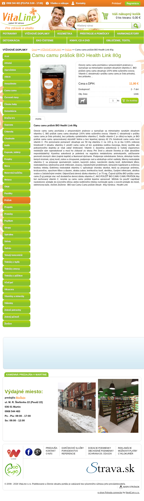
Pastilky (8, 193)
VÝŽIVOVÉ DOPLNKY (50, 50)
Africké (8, 63)
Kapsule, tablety (12, 152)
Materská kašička (13, 173)
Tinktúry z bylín (11, 262)
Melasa (8, 179)
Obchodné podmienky (101, 451)
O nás (49, 453)
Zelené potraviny (12, 310)
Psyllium (8, 221)
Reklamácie (125, 448)
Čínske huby (10, 104)
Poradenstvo (70, 451)
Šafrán (7, 248)
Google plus (37, 452)
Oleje (6, 186)
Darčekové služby (73, 448)
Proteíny (8, 214)
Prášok (68, 50)
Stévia (7, 241)
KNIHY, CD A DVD (80, 40)
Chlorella (8, 131)
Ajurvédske (10, 70)
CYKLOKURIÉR (125, 453)
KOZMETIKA (64, 33)
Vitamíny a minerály (14, 296)
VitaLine (20, 15)
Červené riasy (11, 97)
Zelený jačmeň (11, 317)
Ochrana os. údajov (100, 453)
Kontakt (50, 451)
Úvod (34, 50)
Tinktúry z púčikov (13, 276)
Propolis (8, 207)
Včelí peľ (8, 282)
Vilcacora (9, 289)
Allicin (7, 77)
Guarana (8, 125)
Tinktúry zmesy (12, 269)
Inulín (7, 145)
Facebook (28, 452)
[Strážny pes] (82, 101)
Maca (7, 166)
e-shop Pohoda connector (110, 492)
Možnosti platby (127, 451)
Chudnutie (9, 138)
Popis (38, 119)
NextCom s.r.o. (133, 492)
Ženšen (8, 324)
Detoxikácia (10, 111)
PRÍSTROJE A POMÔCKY (94, 33)
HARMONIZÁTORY (128, 33)
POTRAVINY (10, 33)
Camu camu (10, 90)
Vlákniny (8, 303)
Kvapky (8, 159)
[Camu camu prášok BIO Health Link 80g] (52, 111)
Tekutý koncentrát (13, 255)
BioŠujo (20, 397)
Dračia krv (9, 118)
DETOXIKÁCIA (11, 40)
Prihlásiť (116, 3)
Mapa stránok (131, 487)
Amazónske (10, 83)
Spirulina (8, 234)
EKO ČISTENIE (44, 40)
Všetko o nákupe (59, 3)
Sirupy (7, 227)
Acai (6, 56)
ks (118, 100)
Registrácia (133, 3)
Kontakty (81, 3)
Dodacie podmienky (99, 448)
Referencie (68, 453)
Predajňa (51, 448)
